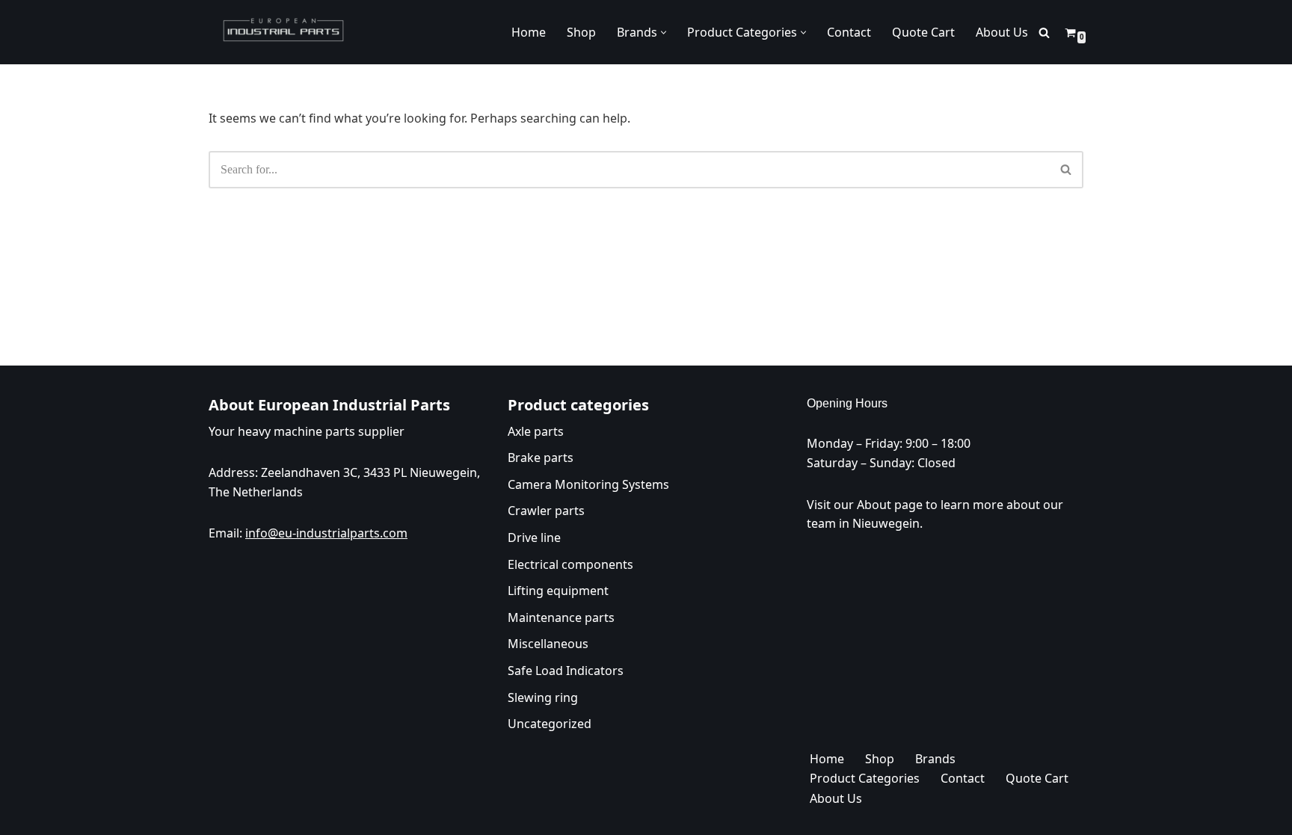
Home (528, 32)
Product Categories (865, 778)
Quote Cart (923, 32)
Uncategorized (549, 723)
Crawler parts (546, 510)
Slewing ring (543, 696)
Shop (581, 32)
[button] (663, 32)
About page (890, 504)
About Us (1002, 32)
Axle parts (536, 430)
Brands (935, 758)
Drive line (534, 537)
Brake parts (540, 457)
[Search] (1044, 32)
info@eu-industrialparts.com (326, 533)
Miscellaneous (548, 643)
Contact (849, 32)
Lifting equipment (558, 590)
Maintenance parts (561, 616)
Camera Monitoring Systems (588, 483)
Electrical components (570, 563)
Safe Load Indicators (566, 670)
